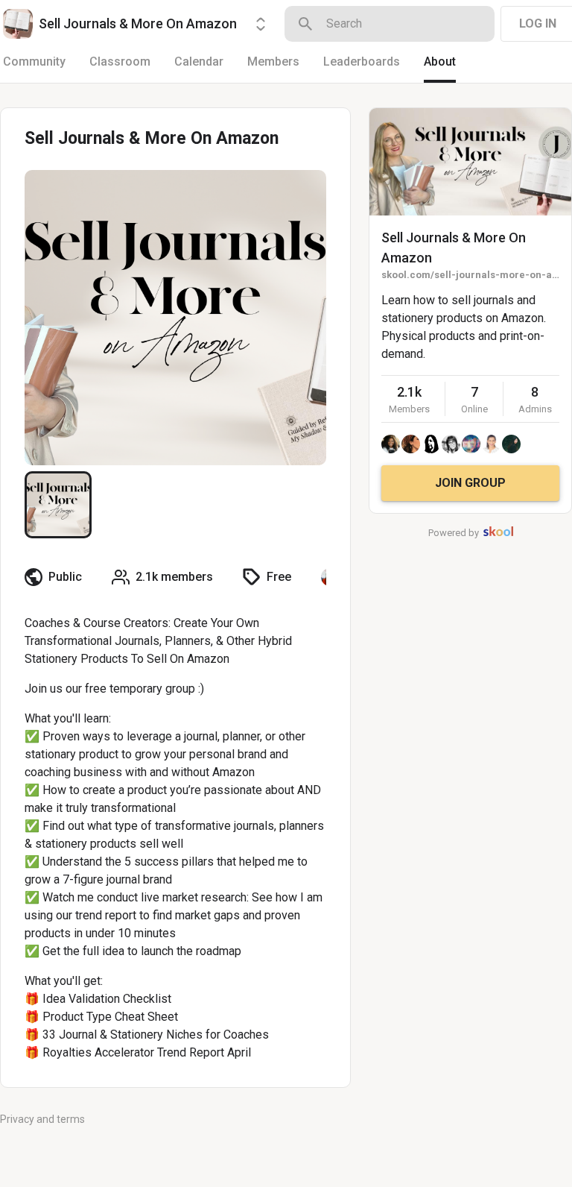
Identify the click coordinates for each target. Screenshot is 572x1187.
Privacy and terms (42, 1119)
